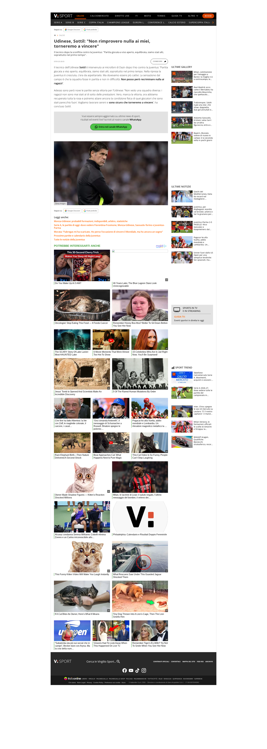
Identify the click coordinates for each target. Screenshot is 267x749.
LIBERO (84, 679)
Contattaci (176, 661)
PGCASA (129, 679)
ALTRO (191, 16)
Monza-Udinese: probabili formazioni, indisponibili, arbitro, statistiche (91, 221)
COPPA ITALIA (96, 22)
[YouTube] (131, 672)
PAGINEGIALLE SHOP (117, 679)
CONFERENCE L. (156, 22)
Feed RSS (200, 661)
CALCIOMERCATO (99, 16)
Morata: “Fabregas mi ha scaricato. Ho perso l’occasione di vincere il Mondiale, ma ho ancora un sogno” (108, 231)
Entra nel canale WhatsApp (113, 126)
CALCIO (80, 16)
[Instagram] (144, 672)
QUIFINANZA (177, 679)
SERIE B (70, 22)
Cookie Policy (98, 682)
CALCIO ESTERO (177, 22)
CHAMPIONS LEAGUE (118, 22)
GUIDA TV (177, 16)
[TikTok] (137, 672)
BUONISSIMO (188, 679)
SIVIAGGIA (167, 679)
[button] (213, 22)
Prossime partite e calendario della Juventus (77, 235)
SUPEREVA (198, 679)
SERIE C (81, 22)
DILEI (160, 679)
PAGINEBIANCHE (140, 679)
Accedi (208, 16)
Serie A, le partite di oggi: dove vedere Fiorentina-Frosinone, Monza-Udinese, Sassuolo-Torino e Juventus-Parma (109, 226)
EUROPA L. (138, 22)
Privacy (89, 682)
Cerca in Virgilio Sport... (101, 661)
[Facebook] (124, 672)
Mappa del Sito (188, 661)
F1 (137, 16)
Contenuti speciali (161, 661)
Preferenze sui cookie (112, 682)
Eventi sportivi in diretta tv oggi (189, 320)
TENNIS (161, 16)
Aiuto (124, 682)
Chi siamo (72, 682)
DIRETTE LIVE (122, 16)
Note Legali (81, 682)
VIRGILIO (91, 679)
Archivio (209, 661)
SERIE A (58, 22)
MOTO (147, 16)
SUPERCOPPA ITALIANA (201, 22)
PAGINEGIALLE (102, 679)
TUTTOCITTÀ (152, 679)
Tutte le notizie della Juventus (69, 239)
